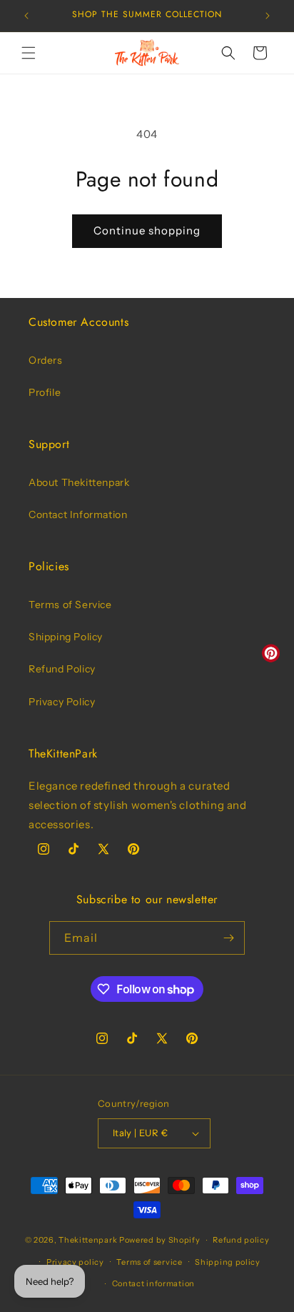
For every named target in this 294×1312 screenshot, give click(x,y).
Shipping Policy (66, 636)
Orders (46, 360)
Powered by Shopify (160, 1240)
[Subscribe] (228, 938)
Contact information (153, 1283)
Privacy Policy (62, 701)
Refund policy (241, 1240)
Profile (45, 392)
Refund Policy (62, 668)
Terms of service (149, 1262)
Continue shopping (147, 230)
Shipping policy (227, 1262)
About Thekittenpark (79, 482)
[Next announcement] (267, 15)
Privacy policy (75, 1262)
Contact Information (78, 514)
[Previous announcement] (26, 15)
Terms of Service (70, 604)
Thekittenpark (88, 1240)
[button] (28, 53)
